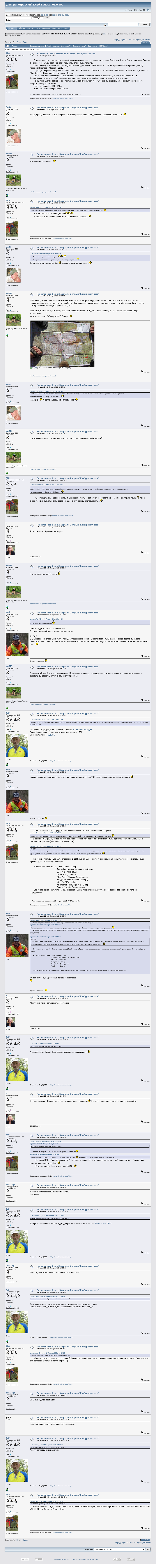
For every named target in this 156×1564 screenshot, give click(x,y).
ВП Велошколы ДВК (82, 730)
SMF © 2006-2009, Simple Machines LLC (87, 1559)
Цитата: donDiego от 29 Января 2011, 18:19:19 (47, 1296)
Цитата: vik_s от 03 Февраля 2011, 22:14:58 (46, 1445)
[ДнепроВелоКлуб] (7, 765)
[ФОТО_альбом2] (7, 196)
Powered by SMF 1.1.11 (62, 1559)
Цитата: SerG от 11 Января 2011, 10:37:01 (46, 207)
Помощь (30, 28)
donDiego (10, 1185)
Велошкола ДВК (103, 1223)
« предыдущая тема (122, 39)
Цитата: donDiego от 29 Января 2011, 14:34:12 (47, 1216)
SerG (8, 107)
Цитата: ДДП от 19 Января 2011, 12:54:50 (45, 1141)
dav (104, 34)
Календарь (46, 28)
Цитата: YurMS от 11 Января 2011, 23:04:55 (46, 391)
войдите (44, 15)
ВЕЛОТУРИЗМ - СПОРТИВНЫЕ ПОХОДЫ (59, 34)
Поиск (37, 28)
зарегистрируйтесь (60, 15)
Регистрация (63, 28)
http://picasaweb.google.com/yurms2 (43, 192)
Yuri (8, 612)
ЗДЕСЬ (51, 735)
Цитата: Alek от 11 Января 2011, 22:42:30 (45, 254)
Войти (54, 28)
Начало (12, 28)
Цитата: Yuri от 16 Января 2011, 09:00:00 (45, 846)
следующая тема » (141, 39)
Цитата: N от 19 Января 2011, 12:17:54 (44, 1044)
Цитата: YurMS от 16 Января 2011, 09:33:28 (46, 720)
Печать (146, 42)
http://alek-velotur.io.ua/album (62, 98)
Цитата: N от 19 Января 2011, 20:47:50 (44, 1154)
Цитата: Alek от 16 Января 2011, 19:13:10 (45, 920)
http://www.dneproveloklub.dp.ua (61, 761)
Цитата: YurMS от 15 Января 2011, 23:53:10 (46, 619)
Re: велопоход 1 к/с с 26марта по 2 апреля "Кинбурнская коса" (68, 108)
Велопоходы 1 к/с (85, 34)
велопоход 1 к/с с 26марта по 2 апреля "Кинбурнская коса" (66, 54)
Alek (8, 53)
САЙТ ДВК (21, 28)
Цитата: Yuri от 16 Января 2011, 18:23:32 (45, 833)
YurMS (9, 154)
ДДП (8, 713)
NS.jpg (34, 368)
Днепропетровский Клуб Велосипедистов (22, 34)
